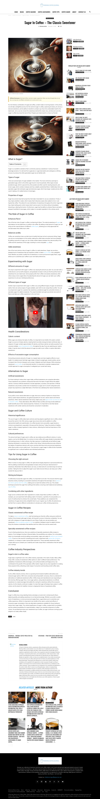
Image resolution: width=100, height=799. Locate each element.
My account (40, 790)
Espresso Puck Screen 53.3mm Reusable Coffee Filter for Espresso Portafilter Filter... (83, 270)
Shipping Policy (78, 790)
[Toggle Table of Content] (24, 164)
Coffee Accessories (44, 12)
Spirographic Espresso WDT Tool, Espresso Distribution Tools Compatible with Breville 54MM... (82, 336)
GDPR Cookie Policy (30, 791)
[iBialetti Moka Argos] (70, 103)
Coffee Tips (55, 12)
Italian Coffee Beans (80, 79)
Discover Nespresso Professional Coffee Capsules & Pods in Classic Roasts (83, 143)
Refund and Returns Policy (14, 790)
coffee (14, 616)
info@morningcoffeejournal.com (53, 777)
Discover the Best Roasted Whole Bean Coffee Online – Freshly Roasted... (82, 171)
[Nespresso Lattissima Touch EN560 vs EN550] (70, 87)
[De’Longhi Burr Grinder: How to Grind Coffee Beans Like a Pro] (70, 188)
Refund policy (47, 790)
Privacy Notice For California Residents (16, 791)
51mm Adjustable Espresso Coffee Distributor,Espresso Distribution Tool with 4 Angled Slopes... (83, 206)
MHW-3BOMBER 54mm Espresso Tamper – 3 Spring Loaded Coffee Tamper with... (83, 243)
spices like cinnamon (54, 538)
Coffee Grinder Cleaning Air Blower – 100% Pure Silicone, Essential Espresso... (83, 288)
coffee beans (35, 226)
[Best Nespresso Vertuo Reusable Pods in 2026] (70, 95)
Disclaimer (33, 790)
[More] (62, 32)
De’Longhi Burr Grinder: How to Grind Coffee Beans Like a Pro (83, 188)
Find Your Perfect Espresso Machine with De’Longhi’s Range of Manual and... (82, 179)
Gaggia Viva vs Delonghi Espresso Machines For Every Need (83, 161)
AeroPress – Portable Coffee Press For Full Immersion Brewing (20, 636)
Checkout (38, 791)
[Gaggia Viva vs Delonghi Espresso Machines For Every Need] (70, 162)
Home (16, 12)
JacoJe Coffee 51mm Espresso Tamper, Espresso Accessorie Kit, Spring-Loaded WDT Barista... (83, 261)
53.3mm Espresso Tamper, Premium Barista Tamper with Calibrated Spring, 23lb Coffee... (83, 326)
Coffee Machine (31, 12)
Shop (46, 791)
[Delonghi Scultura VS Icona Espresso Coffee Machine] (70, 128)
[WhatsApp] (58, 32)
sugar (58, 222)
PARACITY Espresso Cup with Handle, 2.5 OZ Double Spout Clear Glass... (82, 251)
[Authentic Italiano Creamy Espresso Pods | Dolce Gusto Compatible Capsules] (70, 153)
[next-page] (12, 745)
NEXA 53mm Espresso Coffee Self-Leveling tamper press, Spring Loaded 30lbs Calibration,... (82, 297)
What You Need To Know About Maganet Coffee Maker (83, 135)
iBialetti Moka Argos (80, 101)
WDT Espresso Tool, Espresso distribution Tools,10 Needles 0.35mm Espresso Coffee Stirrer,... (83, 225)
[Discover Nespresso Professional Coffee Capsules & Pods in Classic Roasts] (70, 144)
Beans (22, 12)
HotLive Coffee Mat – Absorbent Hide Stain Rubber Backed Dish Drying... (83, 234)
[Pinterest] (54, 32)
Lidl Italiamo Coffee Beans (82, 78)
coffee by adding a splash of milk (24, 522)
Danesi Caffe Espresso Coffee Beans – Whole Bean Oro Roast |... (83, 110)
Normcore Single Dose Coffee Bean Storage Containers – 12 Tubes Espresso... (83, 317)
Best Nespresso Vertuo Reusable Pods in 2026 (81, 94)
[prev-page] (9, 745)
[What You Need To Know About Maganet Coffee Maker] (70, 136)
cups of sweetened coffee (25, 346)
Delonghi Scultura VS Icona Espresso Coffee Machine (82, 127)
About (74, 12)
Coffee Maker (66, 12)
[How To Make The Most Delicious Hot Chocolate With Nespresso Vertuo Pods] (70, 119)
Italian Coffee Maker (80, 72)
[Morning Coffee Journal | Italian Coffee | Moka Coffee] (50, 5)
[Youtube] (62, 781)
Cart (43, 791)
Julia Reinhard (77, 39)
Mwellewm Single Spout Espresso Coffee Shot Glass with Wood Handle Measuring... (82, 307)
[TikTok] (54, 781)
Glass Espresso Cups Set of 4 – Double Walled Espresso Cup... (83, 279)
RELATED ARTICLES (26, 687)
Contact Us (82, 12)
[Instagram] (41, 781)
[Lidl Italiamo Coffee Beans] (70, 80)
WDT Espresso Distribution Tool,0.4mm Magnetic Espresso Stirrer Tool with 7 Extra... (83, 215)
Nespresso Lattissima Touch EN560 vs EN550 (82, 86)
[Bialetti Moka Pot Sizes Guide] (70, 72)
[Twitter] (51, 32)
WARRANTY (60, 790)
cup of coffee (47, 252)
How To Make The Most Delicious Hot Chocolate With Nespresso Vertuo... (83, 119)
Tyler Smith (76, 53)
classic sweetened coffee (21, 516)
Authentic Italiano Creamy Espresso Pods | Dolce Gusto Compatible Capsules (83, 153)
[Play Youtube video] (35, 312)
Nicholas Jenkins (43, 26)
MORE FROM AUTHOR (43, 687)
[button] (90, 12)
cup (47, 242)
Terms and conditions (69, 790)
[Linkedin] (45, 781)
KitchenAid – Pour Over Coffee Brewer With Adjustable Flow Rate (50, 636)
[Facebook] (47, 32)
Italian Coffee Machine (80, 89)
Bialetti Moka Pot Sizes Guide (83, 70)
